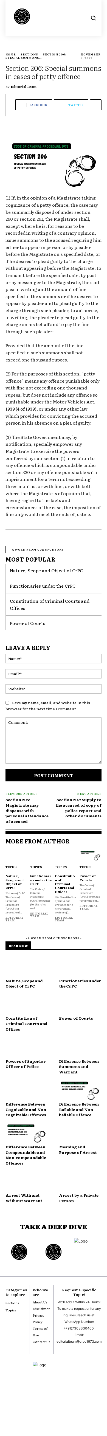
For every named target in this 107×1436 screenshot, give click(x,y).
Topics (11, 867)
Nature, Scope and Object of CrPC (46, 570)
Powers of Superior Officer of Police (25, 1063)
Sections (29, 54)
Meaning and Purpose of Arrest (78, 1149)
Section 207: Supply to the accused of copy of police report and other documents (78, 807)
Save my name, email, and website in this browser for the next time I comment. (47, 706)
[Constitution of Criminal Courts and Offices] (66, 855)
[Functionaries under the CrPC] (41, 855)
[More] (96, 104)
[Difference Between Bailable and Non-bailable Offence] (80, 1091)
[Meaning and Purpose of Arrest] (80, 1134)
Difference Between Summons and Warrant (78, 1066)
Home (10, 54)
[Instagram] (44, 1407)
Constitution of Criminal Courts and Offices (65, 883)
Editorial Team (23, 86)
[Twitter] (63, 1407)
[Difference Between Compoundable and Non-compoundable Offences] (26, 1134)
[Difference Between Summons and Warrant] (80, 1048)
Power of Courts (27, 623)
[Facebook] (53, 1407)
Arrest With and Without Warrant (23, 1197)
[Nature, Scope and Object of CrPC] (16, 855)
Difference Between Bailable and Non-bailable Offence (78, 1109)
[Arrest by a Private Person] (80, 1182)
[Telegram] (72, 1407)
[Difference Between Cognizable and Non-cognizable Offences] (26, 1091)
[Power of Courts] (91, 855)
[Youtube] (35, 1407)
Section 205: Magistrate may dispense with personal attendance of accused (27, 810)
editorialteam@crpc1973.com (79, 1341)
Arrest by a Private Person (78, 1197)
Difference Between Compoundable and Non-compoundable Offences (25, 1155)
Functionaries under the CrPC (43, 585)
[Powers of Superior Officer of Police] (26, 1048)
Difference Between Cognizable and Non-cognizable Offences (26, 1109)
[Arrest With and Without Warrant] (26, 1182)
